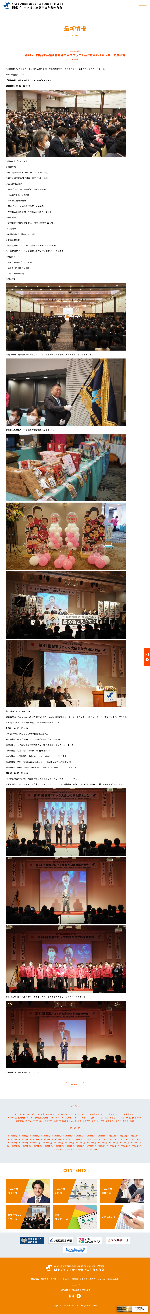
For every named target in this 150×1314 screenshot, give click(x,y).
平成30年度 (125, 1117)
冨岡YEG (94, 1117)
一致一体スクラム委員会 (60, 1117)
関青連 (126, 1121)
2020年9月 (115, 1146)
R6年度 (49, 1114)
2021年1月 (67, 1146)
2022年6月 (91, 1142)
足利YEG (100, 1121)
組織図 (75, 1279)
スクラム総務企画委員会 (37, 1117)
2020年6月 (137, 1146)
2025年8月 (57, 1136)
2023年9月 (104, 1139)
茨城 (94, 1121)
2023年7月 (126, 1139)
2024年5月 (23, 1139)
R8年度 (64, 1114)
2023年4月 (23, 1142)
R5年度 (41, 1114)
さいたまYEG (74, 1114)
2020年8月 (126, 1146)
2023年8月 (115, 1139)
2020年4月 (69, 1149)
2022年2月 (124, 1142)
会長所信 (66, 1279)
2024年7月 (136, 1136)
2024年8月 (124, 1136)
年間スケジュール (97, 1279)
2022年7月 (80, 1142)
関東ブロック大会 (114, 1121)
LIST (76, 1084)
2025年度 (64, 1290)
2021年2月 (56, 1146)
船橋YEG (86, 1121)
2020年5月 (58, 1149)
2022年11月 (46, 1142)
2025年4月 (79, 1136)
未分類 (28, 1121)
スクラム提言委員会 (16, 1117)
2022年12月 (34, 1142)
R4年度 (33, 1114)
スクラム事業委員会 (90, 1114)
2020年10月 (103, 1146)
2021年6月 (23, 1146)
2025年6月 (68, 1136)
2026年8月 (13, 1136)
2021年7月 (12, 1146)
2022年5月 (102, 1142)
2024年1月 (56, 1139)
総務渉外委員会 (69, 1121)
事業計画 (84, 1279)
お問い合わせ (113, 1279)
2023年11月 (79, 1139)
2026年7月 (24, 1136)
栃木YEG (48, 1121)
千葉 (101, 1117)
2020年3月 (80, 1149)
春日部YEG (137, 1117)
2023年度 (86, 1290)
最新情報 (20, 1121)
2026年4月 (46, 1136)
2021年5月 (34, 1146)
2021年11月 (136, 1142)
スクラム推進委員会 (125, 1114)
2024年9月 (113, 1136)
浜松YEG (57, 1121)
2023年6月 (137, 1139)
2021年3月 (45, 1146)
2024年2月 (45, 1139)
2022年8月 (69, 1142)
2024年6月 (12, 1139)
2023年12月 (67, 1139)
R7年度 (56, 1114)
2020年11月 (90, 1146)
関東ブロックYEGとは (50, 1279)
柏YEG (35, 1121)
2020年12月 (78, 1146)
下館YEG (85, 1117)
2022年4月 (113, 1142)
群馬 (79, 1121)
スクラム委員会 (107, 1114)
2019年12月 (91, 1149)
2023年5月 (12, 1142)
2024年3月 (34, 1139)
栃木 (41, 1121)
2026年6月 (35, 1136)
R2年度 (18, 1114)
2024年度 (75, 1290)
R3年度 (26, 1114)
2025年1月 (90, 1136)
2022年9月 (58, 1142)
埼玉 (106, 1117)
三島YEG (76, 1117)
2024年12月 (101, 1136)
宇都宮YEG (114, 1117)
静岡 (132, 1121)
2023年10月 (92, 1139)
